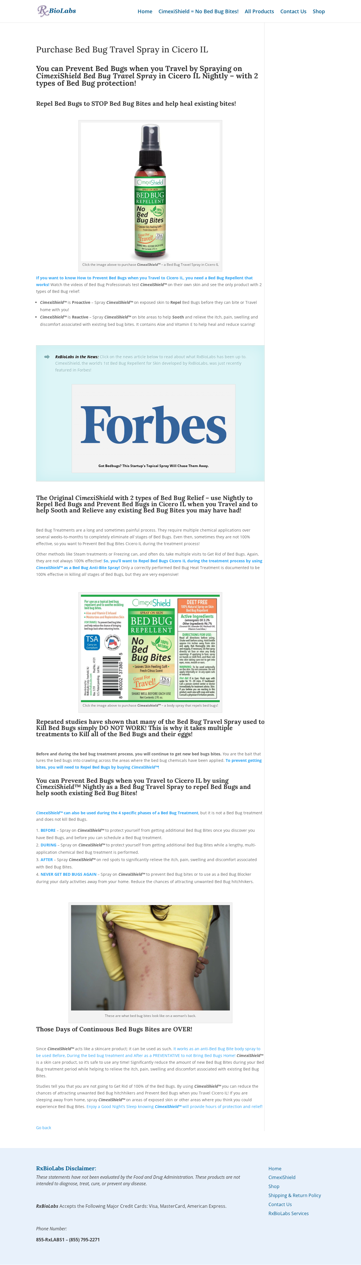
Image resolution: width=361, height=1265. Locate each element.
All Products (259, 12)
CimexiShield (282, 1177)
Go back (43, 1127)
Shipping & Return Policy (294, 1195)
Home (145, 12)
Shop (319, 12)
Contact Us (293, 12)
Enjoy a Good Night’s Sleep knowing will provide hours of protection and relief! (175, 1106)
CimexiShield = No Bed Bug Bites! (199, 12)
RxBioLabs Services (288, 1213)
